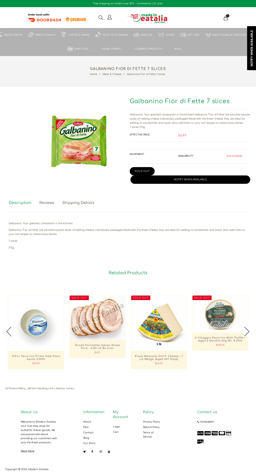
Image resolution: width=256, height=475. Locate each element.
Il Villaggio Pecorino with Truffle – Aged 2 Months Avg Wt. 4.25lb (220, 339)
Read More (27, 451)
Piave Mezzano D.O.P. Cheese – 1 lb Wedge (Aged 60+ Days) (159, 358)
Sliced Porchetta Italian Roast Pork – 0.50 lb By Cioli (97, 347)
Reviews (46, 203)
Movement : (137, 154)
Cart (116, 432)
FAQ (85, 427)
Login (116, 426)
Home (93, 74)
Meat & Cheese (111, 74)
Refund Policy (151, 427)
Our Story (89, 443)
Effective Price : (140, 135)
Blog (86, 438)
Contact (88, 432)
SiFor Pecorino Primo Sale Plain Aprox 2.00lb (36, 358)
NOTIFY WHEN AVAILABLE (190, 179)
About (87, 422)
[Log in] (109, 17)
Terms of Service (148, 434)
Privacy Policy (151, 422)
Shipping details (78, 203)
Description (20, 203)
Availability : (186, 156)
